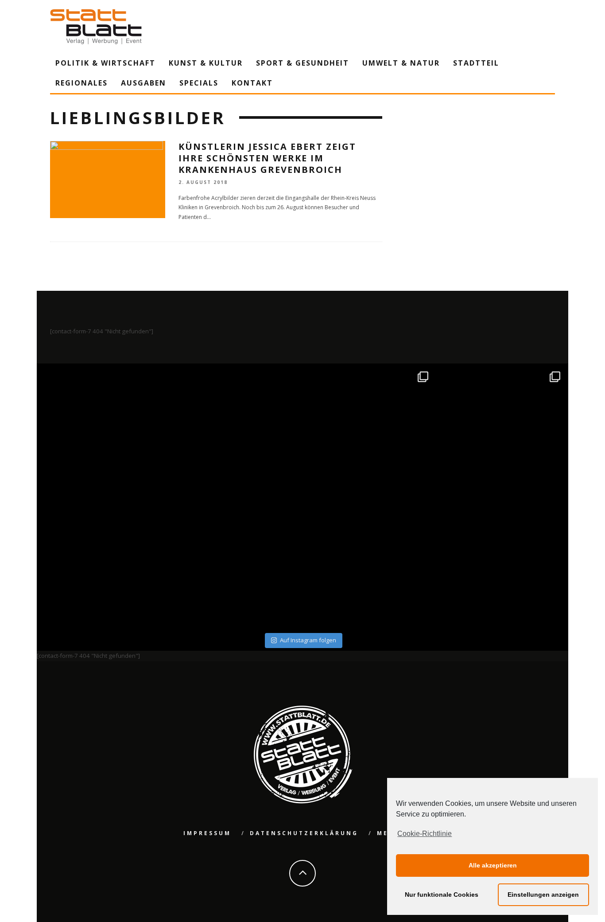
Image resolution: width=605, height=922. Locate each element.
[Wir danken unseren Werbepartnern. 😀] (369, 431)
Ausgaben (143, 83)
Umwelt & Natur (401, 63)
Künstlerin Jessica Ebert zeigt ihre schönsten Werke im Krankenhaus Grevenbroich (267, 158)
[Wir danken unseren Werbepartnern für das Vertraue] (501, 431)
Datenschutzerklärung (304, 833)
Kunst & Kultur (206, 63)
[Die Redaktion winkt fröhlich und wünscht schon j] (237, 564)
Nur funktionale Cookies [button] (441, 894)
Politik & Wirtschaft (105, 63)
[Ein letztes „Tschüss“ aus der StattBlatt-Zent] (237, 431)
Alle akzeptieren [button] (493, 865)
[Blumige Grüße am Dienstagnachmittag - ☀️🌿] (501, 564)
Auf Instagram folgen (308, 640)
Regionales (81, 83)
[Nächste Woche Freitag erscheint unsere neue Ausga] (104, 564)
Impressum (207, 833)
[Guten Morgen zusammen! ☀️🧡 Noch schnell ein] (369, 564)
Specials (198, 83)
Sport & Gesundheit (302, 63)
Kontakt (252, 83)
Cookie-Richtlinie (424, 833)
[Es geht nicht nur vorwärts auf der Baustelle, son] (104, 431)
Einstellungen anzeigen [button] (543, 894)
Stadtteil (476, 63)
